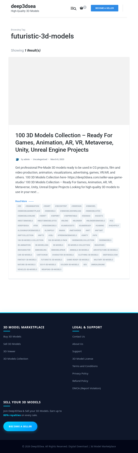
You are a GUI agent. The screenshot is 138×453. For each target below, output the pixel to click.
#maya (62, 230)
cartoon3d (42, 255)
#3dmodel (91, 206)
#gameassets (67, 226)
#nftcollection (25, 235)
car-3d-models (25, 255)
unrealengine (98, 265)
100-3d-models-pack (57, 240)
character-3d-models (63, 255)
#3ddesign (76, 206)
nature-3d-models (27, 265)
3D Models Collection (15, 358)
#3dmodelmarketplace (29, 211)
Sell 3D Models (12, 344)
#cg (111, 221)
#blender (77, 221)
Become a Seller (104, 8)
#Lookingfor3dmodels (29, 230)
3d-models (58, 245)
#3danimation (32, 206)
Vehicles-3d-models (27, 269)
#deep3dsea (23, 226)
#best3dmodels (25, 221)
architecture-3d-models (105, 250)
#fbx (35, 226)
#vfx (95, 235)
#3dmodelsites (93, 211)
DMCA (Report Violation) (86, 388)
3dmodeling (41, 250)
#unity (84, 235)
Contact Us (78, 336)
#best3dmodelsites (47, 221)
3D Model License (82, 358)
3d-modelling (41, 245)
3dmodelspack (58, 250)
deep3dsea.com (110, 255)
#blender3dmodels (95, 221)
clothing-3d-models (88, 255)
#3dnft (43, 216)
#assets (99, 216)
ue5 (85, 265)
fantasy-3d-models (27, 260)
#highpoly (114, 226)
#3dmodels (50, 211)
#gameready (85, 226)
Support (77, 351)
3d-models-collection (79, 245)
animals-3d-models (79, 250)
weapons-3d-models (51, 269)
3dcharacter (24, 250)
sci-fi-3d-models (48, 265)
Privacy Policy (80, 373)
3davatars (99, 245)
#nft (88, 230)
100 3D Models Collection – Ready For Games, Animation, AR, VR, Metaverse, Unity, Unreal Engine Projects (64, 142)
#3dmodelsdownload (70, 211)
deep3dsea (23, 6)
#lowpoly (49, 230)
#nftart (99, 230)
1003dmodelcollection (83, 240)
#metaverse (75, 230)
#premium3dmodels (67, 235)
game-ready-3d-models (78, 260)
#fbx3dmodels (49, 226)
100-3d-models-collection (30, 240)
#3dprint (55, 216)
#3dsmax (86, 216)
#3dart (47, 206)
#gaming (100, 226)
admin (27, 159)
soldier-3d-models (70, 265)
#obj (50, 235)
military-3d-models (103, 260)
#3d (19, 206)
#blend (64, 221)
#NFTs (41, 235)
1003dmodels (105, 240)
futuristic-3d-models (51, 260)
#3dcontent (61, 206)
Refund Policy (80, 380)
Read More (21, 201)
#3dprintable (70, 216)
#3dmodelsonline (26, 216)
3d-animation (24, 245)
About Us (77, 344)
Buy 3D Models (12, 336)
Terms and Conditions (85, 366)
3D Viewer (9, 351)
